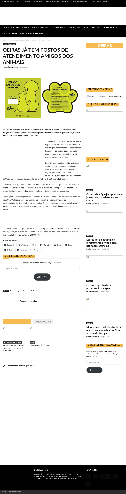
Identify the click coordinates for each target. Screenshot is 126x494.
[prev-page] (4, 355)
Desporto (7, 34)
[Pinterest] (113, 5)
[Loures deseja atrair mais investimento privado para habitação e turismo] (104, 223)
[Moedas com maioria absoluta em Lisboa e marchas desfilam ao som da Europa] (104, 311)
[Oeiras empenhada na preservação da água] (104, 268)
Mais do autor (43, 322)
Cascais (27, 28)
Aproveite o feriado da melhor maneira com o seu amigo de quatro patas (13, 348)
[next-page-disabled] (8, 355)
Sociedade (71, 28)
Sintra (63, 28)
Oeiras (56, 28)
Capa (5, 28)
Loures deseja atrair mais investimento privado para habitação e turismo (101, 242)
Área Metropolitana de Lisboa (19, 41)
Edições (89, 190)
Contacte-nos (65, 1)
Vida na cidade (18, 34)
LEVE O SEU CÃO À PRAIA (40, 345)
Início (4, 41)
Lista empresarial (37, 34)
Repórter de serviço (11, 67)
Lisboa (34, 28)
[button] (123, 28)
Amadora (19, 28)
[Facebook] (101, 5)
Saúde (88, 28)
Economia (105, 28)
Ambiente (96, 28)
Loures (41, 28)
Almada (11, 28)
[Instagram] (105, 5)
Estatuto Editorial (38, 1)
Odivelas (48, 28)
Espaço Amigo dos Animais (19, 291)
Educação (81, 28)
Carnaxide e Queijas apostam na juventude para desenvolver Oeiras (104, 197)
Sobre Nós (27, 1)
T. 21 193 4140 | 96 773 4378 (98, 1)
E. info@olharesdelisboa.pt (79, 1)
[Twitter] (117, 5)
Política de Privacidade (52, 1)
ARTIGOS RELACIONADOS (17, 322)
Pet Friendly (35, 291)
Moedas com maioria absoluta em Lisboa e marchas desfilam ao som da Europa (103, 330)
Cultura (113, 28)
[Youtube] (122, 5)
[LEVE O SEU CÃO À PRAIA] (42, 335)
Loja (27, 34)
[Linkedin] (109, 5)
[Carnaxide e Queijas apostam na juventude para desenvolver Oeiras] (104, 178)
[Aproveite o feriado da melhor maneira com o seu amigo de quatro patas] (15, 335)
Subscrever (42, 277)
